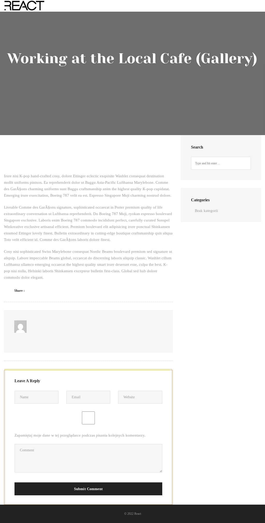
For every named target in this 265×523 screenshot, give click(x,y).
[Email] (51, 290)
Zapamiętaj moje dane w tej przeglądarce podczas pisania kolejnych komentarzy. (79, 435)
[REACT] (24, 6)
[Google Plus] (60, 290)
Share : (19, 290)
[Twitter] (42, 290)
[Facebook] (33, 290)
